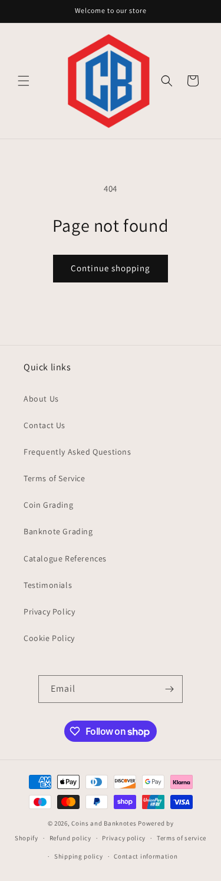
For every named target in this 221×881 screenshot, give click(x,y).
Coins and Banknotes (103, 823)
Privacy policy (124, 838)
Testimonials (48, 585)
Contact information (145, 856)
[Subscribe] (169, 689)
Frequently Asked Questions (77, 451)
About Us (41, 398)
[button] (24, 81)
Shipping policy (78, 856)
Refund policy (70, 838)
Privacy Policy (49, 611)
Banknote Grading (58, 531)
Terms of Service (54, 478)
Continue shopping (110, 268)
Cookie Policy (49, 638)
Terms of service (181, 838)
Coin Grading (48, 504)
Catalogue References (65, 558)
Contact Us (44, 425)
